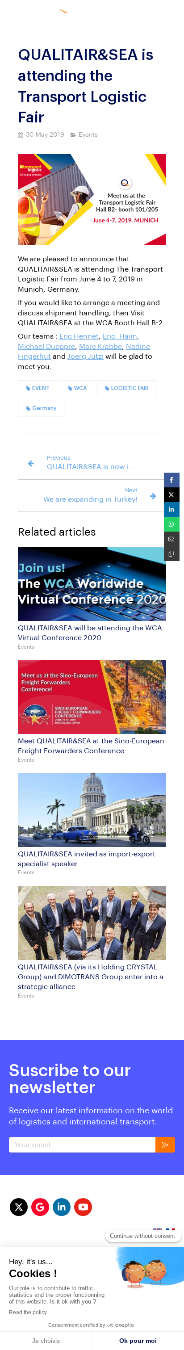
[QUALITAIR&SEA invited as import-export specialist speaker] (92, 810)
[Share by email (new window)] (172, 539)
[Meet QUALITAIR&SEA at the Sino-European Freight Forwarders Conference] (92, 697)
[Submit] (165, 1145)
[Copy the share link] (172, 553)
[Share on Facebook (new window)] (172, 480)
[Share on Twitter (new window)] (172, 494)
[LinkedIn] (62, 1207)
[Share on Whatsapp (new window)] (172, 524)
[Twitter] (19, 1207)
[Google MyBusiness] (40, 1207)
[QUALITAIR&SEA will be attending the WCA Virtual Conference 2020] (92, 584)
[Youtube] (83, 1207)
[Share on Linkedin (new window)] (172, 509)
